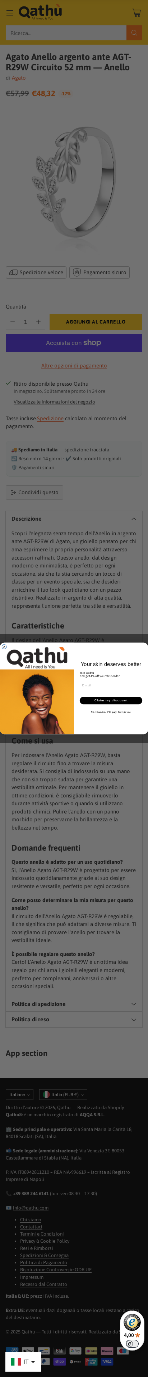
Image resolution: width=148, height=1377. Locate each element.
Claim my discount (111, 700)
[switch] (132, 1344)
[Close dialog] (4, 647)
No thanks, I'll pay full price (111, 712)
